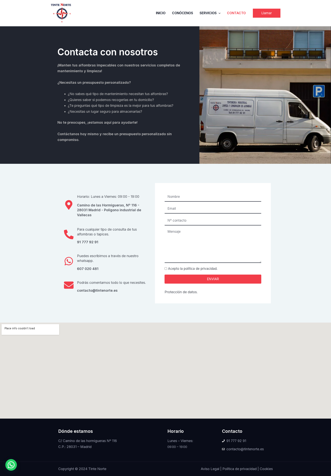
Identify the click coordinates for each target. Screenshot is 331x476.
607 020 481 (87, 269)
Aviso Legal (210, 469)
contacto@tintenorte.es (97, 290)
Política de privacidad (239, 469)
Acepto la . (192, 269)
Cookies (266, 469)
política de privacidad (200, 269)
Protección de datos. (181, 292)
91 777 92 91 (87, 242)
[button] (266, 13)
